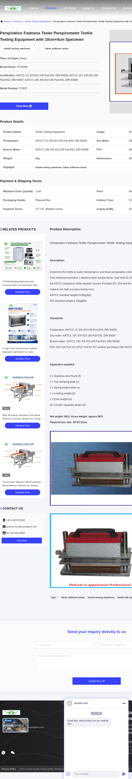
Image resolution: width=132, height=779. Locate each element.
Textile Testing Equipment (38, 21)
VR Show (70, 8)
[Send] (124, 773)
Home (34, 8)
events (127, 8)
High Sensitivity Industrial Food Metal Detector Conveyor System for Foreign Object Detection (22, 418)
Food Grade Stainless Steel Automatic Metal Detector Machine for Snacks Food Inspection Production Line (21, 485)
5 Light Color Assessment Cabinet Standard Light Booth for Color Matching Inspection (19, 352)
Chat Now (22, 106)
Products (51, 8)
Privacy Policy (9, 769)
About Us (89, 8)
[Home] (13, 8)
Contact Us (109, 8)
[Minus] (124, 703)
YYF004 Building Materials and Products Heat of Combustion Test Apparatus (19, 285)
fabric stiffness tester (73, 597)
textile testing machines (101, 597)
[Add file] (68, 773)
